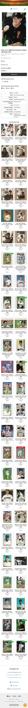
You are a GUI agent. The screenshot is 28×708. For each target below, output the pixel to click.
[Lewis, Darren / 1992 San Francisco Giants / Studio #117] (21, 173)
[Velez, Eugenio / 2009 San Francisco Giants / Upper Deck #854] (7, 130)
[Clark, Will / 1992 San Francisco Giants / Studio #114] (21, 216)
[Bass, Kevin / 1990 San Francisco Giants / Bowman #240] (7, 539)
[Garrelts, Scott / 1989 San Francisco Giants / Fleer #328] (7, 495)
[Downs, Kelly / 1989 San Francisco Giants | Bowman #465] (7, 302)
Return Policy (11, 699)
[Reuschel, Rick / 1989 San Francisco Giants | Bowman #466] (21, 281)
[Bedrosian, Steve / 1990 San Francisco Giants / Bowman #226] (21, 604)
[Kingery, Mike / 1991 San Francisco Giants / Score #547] (7, 388)
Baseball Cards (15, 54)
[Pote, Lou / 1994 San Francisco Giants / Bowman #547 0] (14, 29)
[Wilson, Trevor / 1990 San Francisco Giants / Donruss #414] (7, 367)
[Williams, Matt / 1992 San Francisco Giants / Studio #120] (7, 194)
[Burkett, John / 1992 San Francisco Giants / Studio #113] (21, 237)
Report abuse (20, 701)
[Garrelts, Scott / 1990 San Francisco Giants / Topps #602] (7, 474)
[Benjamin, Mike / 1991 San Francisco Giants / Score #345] (7, 582)
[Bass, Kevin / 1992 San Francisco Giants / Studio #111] (7, 151)
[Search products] (25, 9)
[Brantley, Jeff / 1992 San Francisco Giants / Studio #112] (21, 194)
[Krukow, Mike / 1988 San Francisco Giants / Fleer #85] (21, 431)
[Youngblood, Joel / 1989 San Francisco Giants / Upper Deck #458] (21, 345)
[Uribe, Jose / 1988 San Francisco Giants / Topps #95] (21, 324)
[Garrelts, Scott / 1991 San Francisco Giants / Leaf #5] (21, 495)
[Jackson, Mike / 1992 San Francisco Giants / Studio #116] (21, 130)
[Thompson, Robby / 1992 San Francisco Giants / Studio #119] (21, 151)
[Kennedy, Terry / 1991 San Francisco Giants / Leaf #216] (21, 410)
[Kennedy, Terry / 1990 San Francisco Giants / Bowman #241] (7, 410)
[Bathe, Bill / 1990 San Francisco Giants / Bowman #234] (7, 561)
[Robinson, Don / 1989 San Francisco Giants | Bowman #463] (7, 281)
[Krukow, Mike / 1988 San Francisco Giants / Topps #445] (7, 452)
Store (2, 54)
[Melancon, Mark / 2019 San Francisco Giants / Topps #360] (21, 517)
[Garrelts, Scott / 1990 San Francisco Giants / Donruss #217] (21, 452)
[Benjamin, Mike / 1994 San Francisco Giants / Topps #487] (21, 582)
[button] (5, 81)
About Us (17, 699)
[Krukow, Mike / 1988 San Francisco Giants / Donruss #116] (7, 431)
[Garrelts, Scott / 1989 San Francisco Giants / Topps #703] (21, 474)
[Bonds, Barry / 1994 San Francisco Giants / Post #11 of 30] (7, 625)
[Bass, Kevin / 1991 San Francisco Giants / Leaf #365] (21, 539)
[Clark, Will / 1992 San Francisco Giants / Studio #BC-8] (7, 216)
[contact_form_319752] (25, 705)
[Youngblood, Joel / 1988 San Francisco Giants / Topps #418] (7, 345)
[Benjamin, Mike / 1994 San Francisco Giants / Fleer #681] (21, 561)
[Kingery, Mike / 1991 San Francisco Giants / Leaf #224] (21, 388)
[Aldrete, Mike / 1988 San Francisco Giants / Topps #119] (7, 324)
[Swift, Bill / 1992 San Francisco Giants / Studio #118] (7, 173)
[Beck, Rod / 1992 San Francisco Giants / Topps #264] (7, 604)
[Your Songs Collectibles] (14, 3)
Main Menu (7, 54)
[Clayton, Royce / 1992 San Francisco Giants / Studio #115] (7, 237)
